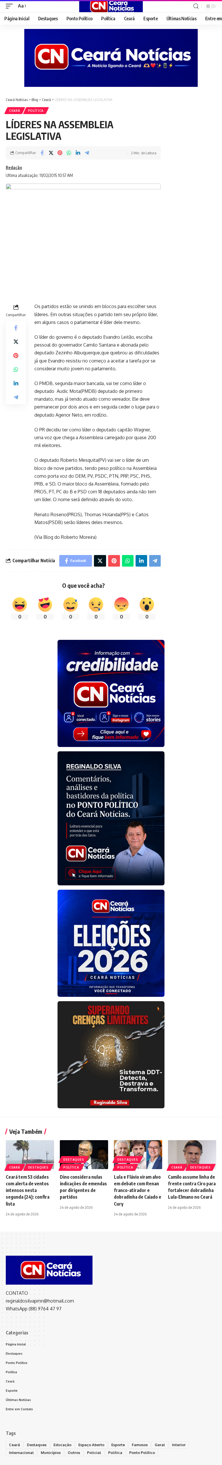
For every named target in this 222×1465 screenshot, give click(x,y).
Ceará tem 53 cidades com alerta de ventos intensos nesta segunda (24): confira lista (27, 1190)
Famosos (140, 1444)
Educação (62, 1444)
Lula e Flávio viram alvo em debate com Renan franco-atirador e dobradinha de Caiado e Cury (137, 1190)
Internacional (21, 1452)
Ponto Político (142, 1452)
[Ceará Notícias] (111, 6)
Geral (160, 1444)
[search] (196, 6)
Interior (179, 1444)
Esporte (118, 1444)
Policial (94, 1452)
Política (36, 110)
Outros (74, 1452)
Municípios (51, 1452)
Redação (14, 167)
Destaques (38, 1167)
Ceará (14, 110)
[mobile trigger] (11, 6)
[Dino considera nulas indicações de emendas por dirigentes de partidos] (84, 1154)
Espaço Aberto (91, 1444)
